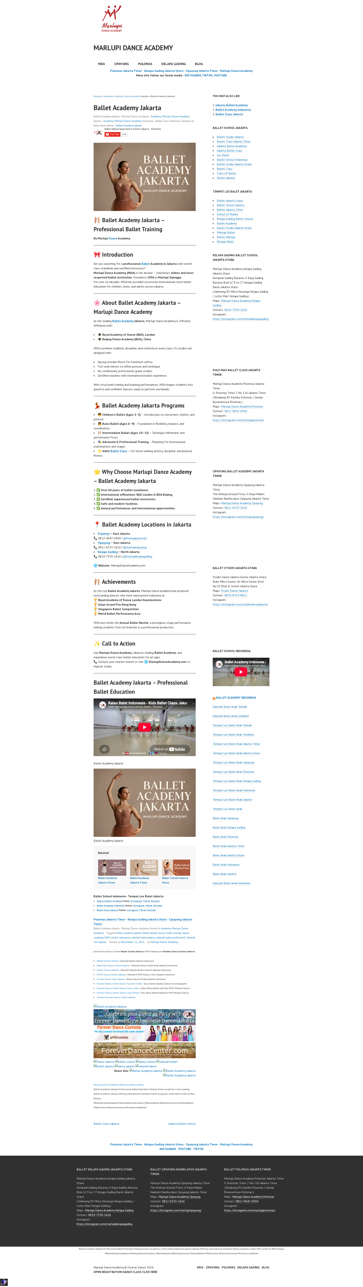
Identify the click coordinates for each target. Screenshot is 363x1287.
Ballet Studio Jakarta (230, 137)
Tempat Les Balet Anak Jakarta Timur (236, 744)
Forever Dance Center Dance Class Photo (118, 992)
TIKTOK (207, 75)
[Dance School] (146, 1062)
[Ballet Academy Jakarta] (110, 1006)
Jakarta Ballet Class (229, 150)
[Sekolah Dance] (146, 1066)
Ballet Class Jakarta (107, 910)
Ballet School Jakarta (108, 960)
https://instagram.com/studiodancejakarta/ (240, 604)
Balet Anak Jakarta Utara (228, 855)
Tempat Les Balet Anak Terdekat (233, 734)
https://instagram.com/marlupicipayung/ (238, 517)
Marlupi (97, 96)
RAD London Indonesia (117, 937)
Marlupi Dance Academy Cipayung (242, 503)
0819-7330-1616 (235, 310)
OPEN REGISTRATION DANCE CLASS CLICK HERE (125, 1272)
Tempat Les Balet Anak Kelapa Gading (237, 781)
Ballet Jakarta (226, 178)
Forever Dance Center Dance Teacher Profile (119, 983)
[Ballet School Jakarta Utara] (176, 868)
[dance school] (145, 1057)
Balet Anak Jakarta (224, 874)
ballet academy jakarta (128, 933)
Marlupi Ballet (226, 232)
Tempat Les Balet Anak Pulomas (233, 772)
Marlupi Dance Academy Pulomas (242, 406)
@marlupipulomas (135, 538)
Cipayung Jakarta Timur (202, 71)
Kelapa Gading (173, 64)
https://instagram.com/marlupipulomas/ (238, 420)
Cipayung (121, 64)
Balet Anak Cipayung (225, 818)
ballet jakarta (150, 933)
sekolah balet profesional (170, 937)
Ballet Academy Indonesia (110, 905)
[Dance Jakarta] (104, 1062)
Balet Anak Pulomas (225, 837)
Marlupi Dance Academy (133, 47)
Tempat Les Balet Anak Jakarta (232, 799)
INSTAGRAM (193, 75)
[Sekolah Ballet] (167, 1062)
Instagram (136, 901)
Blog (199, 64)
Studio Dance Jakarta (234, 591)
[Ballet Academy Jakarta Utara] (112, 868)
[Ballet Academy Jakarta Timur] (144, 868)
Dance (113, 238)
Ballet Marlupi (226, 237)
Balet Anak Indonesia (226, 864)
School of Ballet (227, 214)
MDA (101, 64)
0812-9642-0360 (235, 411)
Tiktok (146, 901)
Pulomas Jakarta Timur (126, 71)
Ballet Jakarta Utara (230, 200)
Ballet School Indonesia (232, 159)
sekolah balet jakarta (143, 937)
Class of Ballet (226, 173)
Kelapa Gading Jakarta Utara (163, 71)
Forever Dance (136, 1267)
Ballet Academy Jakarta (129, 125)
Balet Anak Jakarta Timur (228, 846)
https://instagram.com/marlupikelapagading (240, 319)
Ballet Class (119, 451)
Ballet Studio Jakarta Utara (234, 164)
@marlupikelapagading (137, 556)
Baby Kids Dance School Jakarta (113, 965)
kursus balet (165, 933)
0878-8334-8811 (235, 595)
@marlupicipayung (135, 547)
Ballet (145, 264)
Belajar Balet (225, 241)
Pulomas (145, 64)
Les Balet (223, 155)
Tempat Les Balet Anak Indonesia (234, 790)
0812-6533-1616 (235, 507)
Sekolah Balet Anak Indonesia (231, 883)
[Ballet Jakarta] (104, 1066)
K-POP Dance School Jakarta (111, 974)
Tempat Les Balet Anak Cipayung (233, 762)
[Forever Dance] (145, 1023)
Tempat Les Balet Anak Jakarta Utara (236, 753)
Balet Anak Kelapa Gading (229, 827)
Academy (108, 96)
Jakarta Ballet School (182, 1124)
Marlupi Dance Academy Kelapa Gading (109, 1210)
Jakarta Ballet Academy (109, 901)
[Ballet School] (125, 1062)
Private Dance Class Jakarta (111, 979)
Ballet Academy (123, 321)
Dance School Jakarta (108, 970)
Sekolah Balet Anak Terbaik (230, 707)
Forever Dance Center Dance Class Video (118, 988)
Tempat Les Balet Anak (227, 809)
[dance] (145, 1040)
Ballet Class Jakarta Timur (234, 141)
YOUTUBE (220, 75)
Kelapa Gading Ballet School (235, 219)
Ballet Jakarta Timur (230, 210)
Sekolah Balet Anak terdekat (231, 716)
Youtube (155, 901)
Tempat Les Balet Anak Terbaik (232, 725)
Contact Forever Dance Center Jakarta (116, 997)
